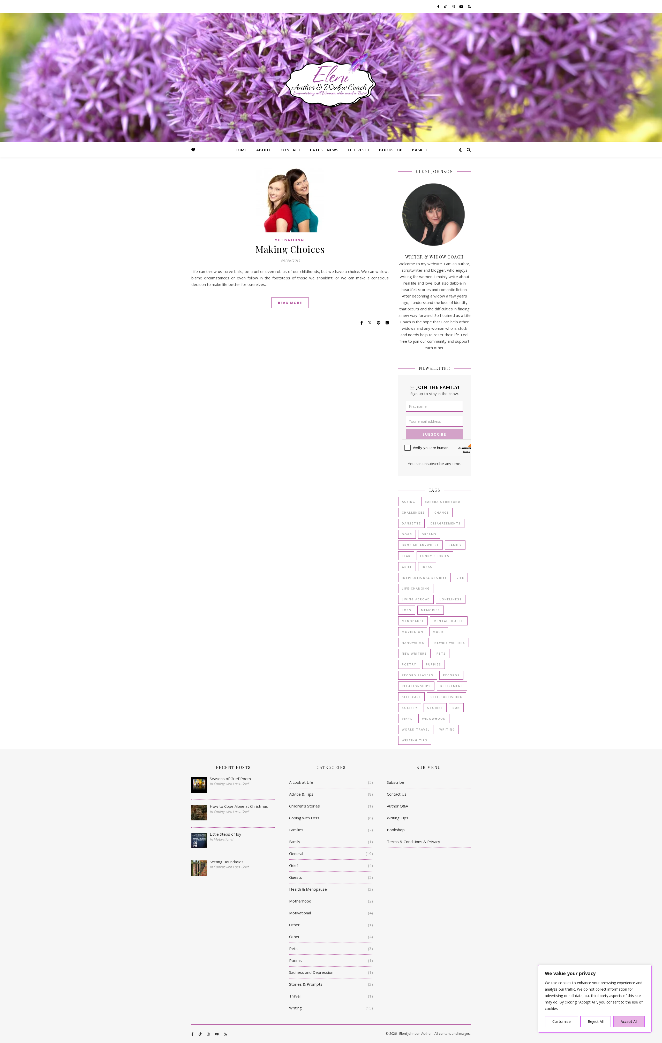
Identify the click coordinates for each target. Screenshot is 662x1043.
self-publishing (447, 697)
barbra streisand (443, 502)
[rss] (469, 6)
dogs (407, 534)
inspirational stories (424, 577)
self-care (411, 697)
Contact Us (397, 794)
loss (406, 610)
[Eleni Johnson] (331, 80)
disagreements (446, 523)
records (451, 675)
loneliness (451, 599)
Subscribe (395, 782)
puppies (433, 664)
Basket (420, 149)
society (410, 708)
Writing (295, 1007)
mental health (449, 621)
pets (441, 653)
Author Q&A (397, 806)
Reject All (596, 1021)
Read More (290, 302)
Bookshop (391, 149)
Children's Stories (304, 806)
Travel (294, 996)
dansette (411, 523)
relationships (416, 686)
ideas (427, 567)
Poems (295, 960)
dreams (429, 534)
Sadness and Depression (311, 972)
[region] (595, 999)
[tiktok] (446, 6)
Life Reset (359, 149)
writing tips (414, 740)
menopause (413, 621)
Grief (293, 865)
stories (435, 708)
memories (430, 610)
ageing (408, 502)
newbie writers (449, 643)
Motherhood (300, 901)
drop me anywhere (420, 545)
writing (447, 729)
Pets (293, 948)
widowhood (434, 718)
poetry (409, 664)
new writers (414, 653)
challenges (413, 512)
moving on (412, 632)
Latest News (324, 149)
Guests (295, 877)
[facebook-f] (438, 6)
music (439, 632)
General (296, 853)
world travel (416, 729)
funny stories (434, 556)
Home (241, 149)
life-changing (416, 588)
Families (296, 829)
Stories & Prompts (305, 984)
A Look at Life (301, 782)
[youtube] (461, 6)
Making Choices (290, 249)
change (441, 512)
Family (294, 841)
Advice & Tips (301, 794)
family (455, 545)
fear (406, 556)
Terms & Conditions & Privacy (413, 841)
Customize (561, 1021)
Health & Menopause (308, 889)
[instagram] (453, 6)
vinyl (407, 718)
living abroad (416, 599)
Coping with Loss (304, 817)
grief (407, 567)
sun (456, 708)
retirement (451, 686)
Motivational (290, 240)
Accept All (629, 1021)
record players (417, 675)
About (263, 149)
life (460, 577)
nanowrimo (413, 643)
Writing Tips (397, 817)
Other (294, 924)
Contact (291, 149)
